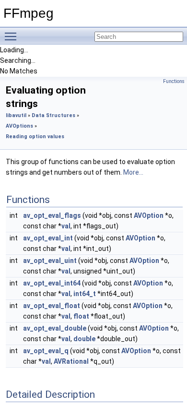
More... (133, 172)
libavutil (16, 115)
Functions (174, 81)
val (65, 226)
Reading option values (35, 136)
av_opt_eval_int (48, 238)
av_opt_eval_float (51, 306)
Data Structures (53, 115)
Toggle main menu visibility (12, 36)
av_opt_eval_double (54, 328)
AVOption (149, 215)
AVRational (71, 361)
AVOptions (19, 126)
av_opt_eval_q (46, 351)
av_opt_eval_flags (52, 215)
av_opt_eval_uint (50, 260)
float (81, 316)
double (84, 339)
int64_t (84, 294)
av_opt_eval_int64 (52, 283)
